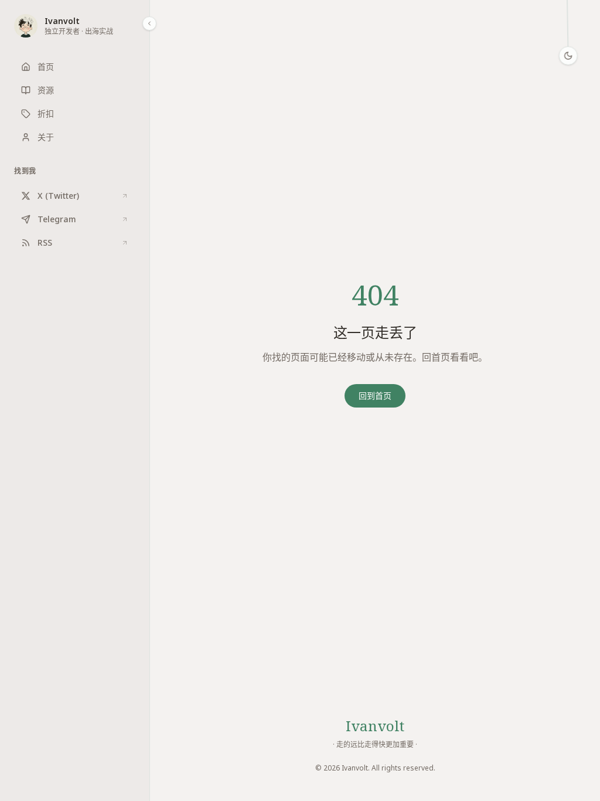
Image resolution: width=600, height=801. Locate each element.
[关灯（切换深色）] (568, 56)
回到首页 (375, 395)
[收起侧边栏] (149, 23)
